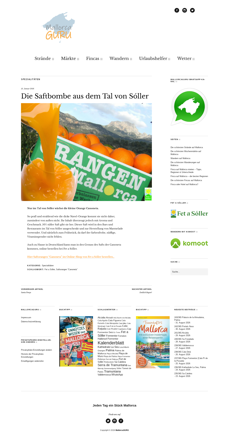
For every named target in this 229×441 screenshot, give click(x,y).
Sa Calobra (120, 362)
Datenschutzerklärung (31, 321)
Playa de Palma (110, 356)
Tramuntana (112, 371)
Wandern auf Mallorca (180, 158)
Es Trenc (116, 332)
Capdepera (122, 329)
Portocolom (109, 362)
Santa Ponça (32, 291)
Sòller (119, 368)
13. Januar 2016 (27, 89)
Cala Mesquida (111, 323)
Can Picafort (112, 329)
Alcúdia (101, 317)
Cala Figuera (114, 320)
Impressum (26, 317)
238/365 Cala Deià (182, 352)
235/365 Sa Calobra (183, 373)
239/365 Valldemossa (184, 345)
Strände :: (44, 58)
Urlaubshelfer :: (154, 58)
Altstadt (109, 318)
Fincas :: (94, 58)
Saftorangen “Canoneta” (66, 269)
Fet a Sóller (50, 269)
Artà (115, 318)
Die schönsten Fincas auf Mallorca (186, 180)
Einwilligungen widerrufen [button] (32, 361)
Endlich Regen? (142, 291)
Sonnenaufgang (110, 368)
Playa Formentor (124, 356)
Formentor (111, 335)
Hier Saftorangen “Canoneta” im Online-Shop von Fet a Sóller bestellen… (70, 256)
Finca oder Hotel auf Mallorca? (184, 184)
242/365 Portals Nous (184, 326)
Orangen (101, 351)
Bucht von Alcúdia (124, 318)
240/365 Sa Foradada (184, 339)
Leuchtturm (124, 347)
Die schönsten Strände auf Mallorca (187, 147)
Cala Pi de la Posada (114, 326)
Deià (111, 332)
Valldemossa (104, 374)
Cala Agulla (102, 320)
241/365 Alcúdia (181, 333)
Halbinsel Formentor (108, 338)
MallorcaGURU (122, 430)
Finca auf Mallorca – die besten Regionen (189, 176)
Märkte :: (70, 58)
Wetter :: (186, 58)
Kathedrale (104, 346)
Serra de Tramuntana (112, 365)
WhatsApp (117, 374)
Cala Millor (122, 323)
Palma (110, 350)
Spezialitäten (30, 79)
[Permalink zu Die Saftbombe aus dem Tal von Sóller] (86, 200)
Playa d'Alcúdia (112, 354)
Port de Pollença (112, 359)
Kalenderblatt (111, 342)
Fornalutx (122, 336)
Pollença (101, 359)
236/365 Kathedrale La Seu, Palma (190, 367)
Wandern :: (121, 58)
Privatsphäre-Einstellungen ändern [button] (36, 350)
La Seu (115, 346)
